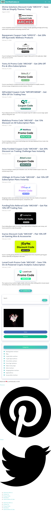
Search (5, 298)
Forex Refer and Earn (11, 361)
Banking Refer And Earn (12, 351)
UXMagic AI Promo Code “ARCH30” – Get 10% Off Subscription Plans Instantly (25, 178)
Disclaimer (6, 497)
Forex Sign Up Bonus (11, 363)
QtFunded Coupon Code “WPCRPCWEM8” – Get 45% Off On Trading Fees (24, 93)
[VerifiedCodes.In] (3, 2)
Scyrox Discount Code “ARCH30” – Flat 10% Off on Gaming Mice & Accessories (24, 235)
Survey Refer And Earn (12, 375)
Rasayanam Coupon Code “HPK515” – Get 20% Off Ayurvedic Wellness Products (24, 36)
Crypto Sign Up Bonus (11, 358)
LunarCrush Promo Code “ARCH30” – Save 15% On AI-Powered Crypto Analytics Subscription (24, 263)
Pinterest (25, 336)
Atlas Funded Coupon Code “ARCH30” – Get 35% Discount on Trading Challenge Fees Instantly (25, 149)
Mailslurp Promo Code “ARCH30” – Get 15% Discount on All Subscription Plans (22, 121)
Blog (7, 354)
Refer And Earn (10, 368)
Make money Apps (11, 365)
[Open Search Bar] (45, 2)
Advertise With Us (8, 492)
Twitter (25, 332)
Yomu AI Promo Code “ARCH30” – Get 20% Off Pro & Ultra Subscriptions (24, 64)
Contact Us (6, 494)
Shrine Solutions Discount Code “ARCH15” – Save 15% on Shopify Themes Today (25, 8)
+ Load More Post (26, 290)
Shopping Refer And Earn (12, 370)
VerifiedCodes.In (12, 2)
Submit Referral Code (9, 499)
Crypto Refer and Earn (12, 356)
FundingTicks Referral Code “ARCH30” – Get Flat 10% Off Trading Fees (24, 206)
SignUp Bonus (9, 372)
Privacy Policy (6, 496)
